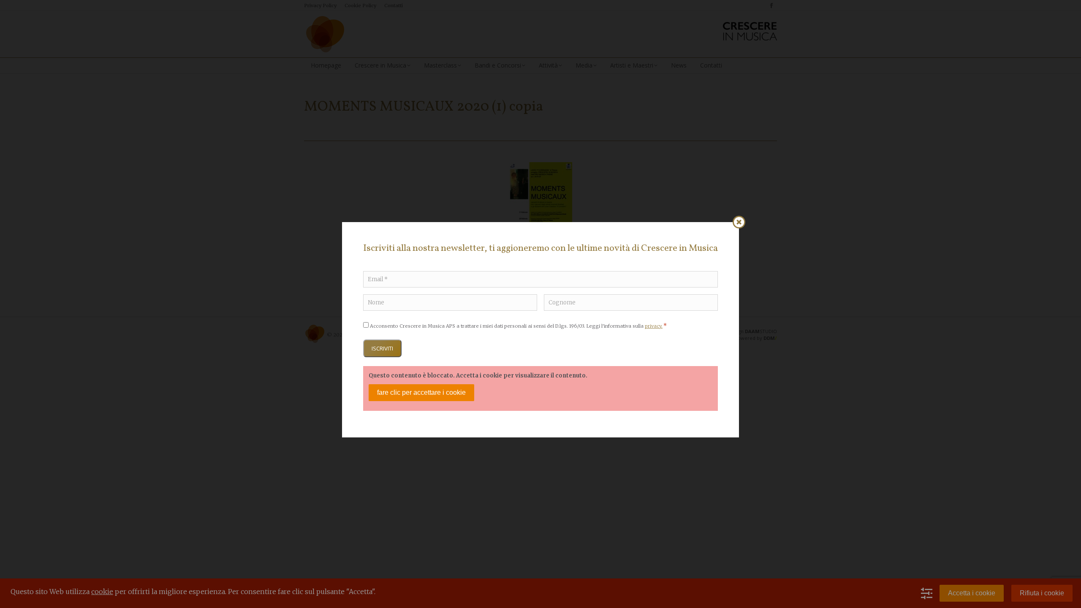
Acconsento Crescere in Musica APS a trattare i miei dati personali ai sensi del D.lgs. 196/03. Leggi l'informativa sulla (518, 326)
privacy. (654, 326)
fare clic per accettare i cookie (421, 392)
